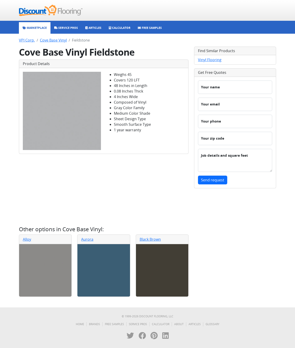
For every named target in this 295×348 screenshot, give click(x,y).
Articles (195, 324)
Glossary (212, 324)
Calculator (160, 324)
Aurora (87, 239)
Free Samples (114, 324)
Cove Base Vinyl (53, 40)
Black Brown (150, 239)
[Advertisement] (104, 190)
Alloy (27, 239)
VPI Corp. (27, 40)
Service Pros (138, 324)
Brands (94, 324)
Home (80, 324)
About (179, 324)
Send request (212, 180)
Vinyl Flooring (209, 59)
